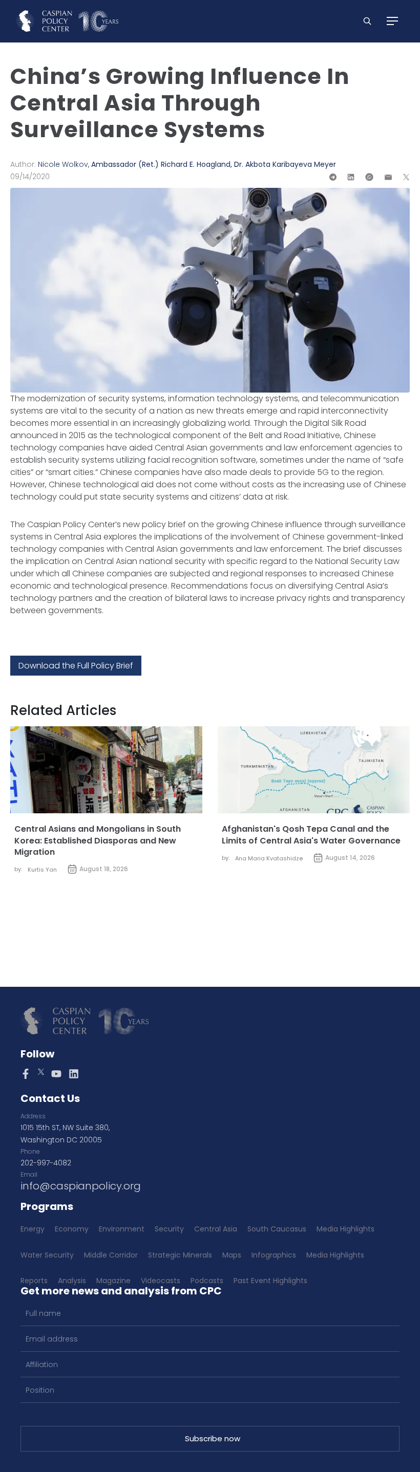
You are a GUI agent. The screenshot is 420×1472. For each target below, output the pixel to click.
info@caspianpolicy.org (80, 1186)
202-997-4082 (45, 1163)
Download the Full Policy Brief (75, 666)
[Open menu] (392, 21)
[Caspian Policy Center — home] (67, 21)
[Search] (367, 21)
